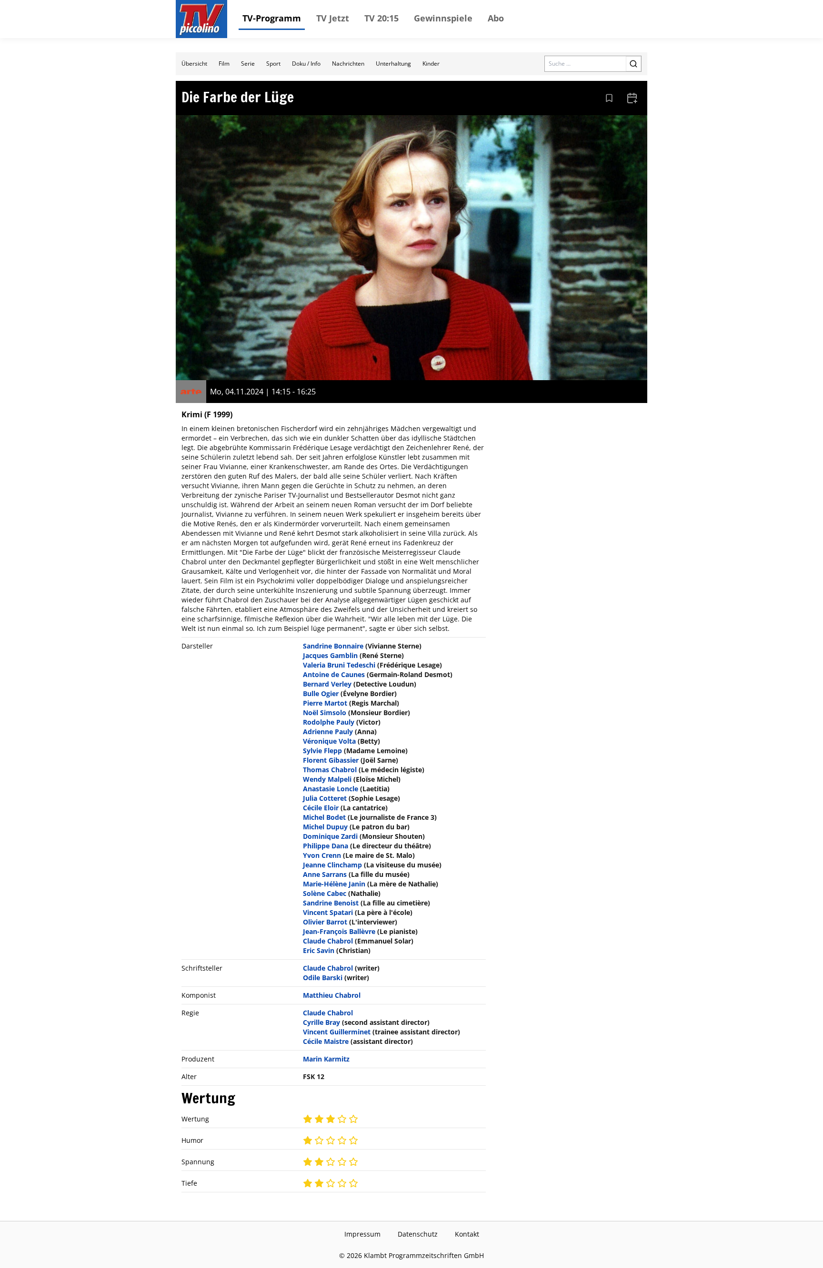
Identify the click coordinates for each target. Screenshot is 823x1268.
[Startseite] (201, 19)
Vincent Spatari (328, 912)
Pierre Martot (325, 703)
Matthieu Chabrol (332, 995)
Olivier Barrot (325, 921)
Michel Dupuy (325, 826)
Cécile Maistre (326, 1041)
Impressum (362, 1234)
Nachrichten (348, 63)
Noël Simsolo (324, 712)
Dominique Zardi (330, 836)
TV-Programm (271, 18)
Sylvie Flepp (322, 750)
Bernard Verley (327, 683)
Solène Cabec (324, 893)
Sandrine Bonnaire (333, 645)
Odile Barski (322, 977)
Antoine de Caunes (334, 674)
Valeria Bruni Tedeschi (339, 664)
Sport (273, 63)
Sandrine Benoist (331, 902)
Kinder (431, 63)
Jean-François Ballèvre (339, 931)
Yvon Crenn (322, 855)
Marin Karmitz (326, 1058)
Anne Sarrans (325, 874)
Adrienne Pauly (328, 731)
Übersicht (194, 63)
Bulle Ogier (321, 693)
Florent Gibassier (331, 760)
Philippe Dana (325, 845)
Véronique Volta (329, 741)
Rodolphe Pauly (328, 722)
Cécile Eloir (321, 807)
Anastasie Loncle (330, 788)
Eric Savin (318, 950)
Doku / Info (306, 63)
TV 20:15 (381, 18)
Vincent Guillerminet (337, 1031)
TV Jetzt (332, 18)
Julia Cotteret (325, 798)
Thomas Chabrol (330, 769)
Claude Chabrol (328, 940)
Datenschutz (418, 1234)
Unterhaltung (393, 63)
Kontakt (467, 1234)
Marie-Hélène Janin (334, 883)
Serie (248, 63)
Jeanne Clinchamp (332, 864)
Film (224, 63)
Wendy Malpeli (327, 779)
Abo (496, 18)
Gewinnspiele (443, 18)
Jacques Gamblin (330, 655)
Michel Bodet (324, 817)
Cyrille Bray (321, 1022)
